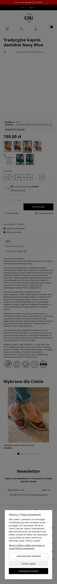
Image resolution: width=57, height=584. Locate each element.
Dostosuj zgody (29, 563)
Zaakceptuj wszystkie (28, 571)
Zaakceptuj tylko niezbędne (28, 556)
